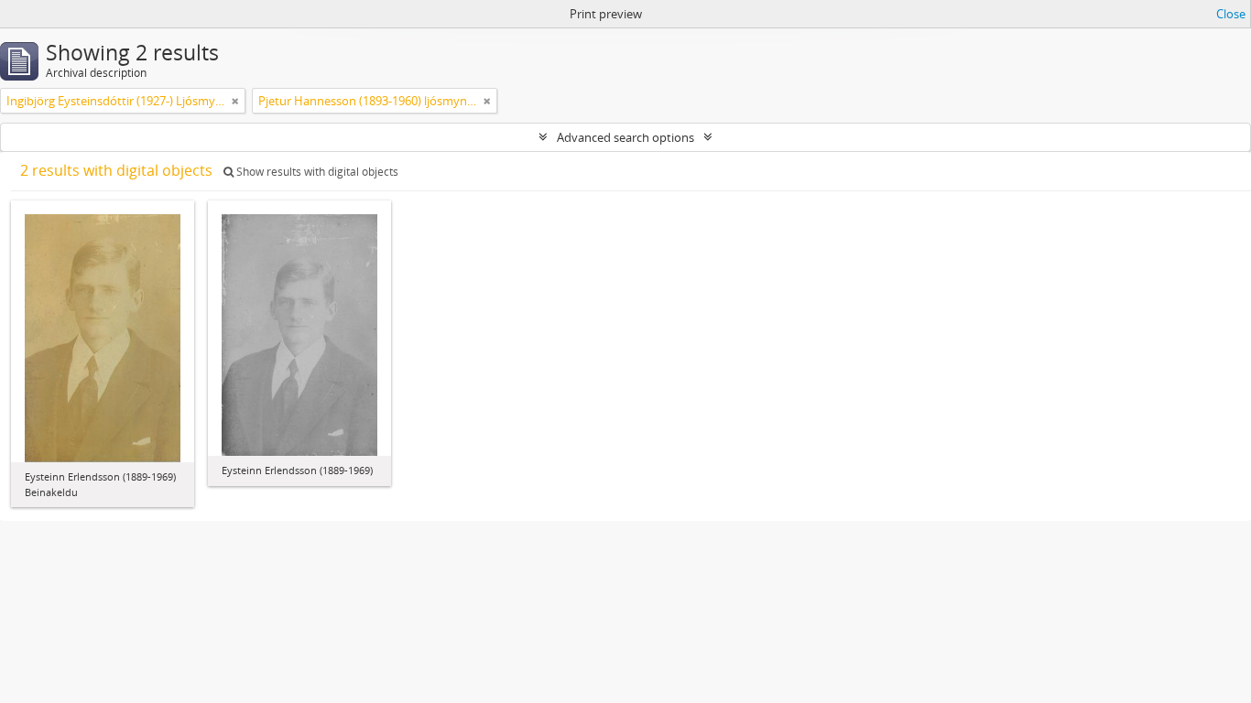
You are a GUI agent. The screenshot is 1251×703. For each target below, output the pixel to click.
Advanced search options (625, 137)
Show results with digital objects (316, 171)
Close (1231, 13)
